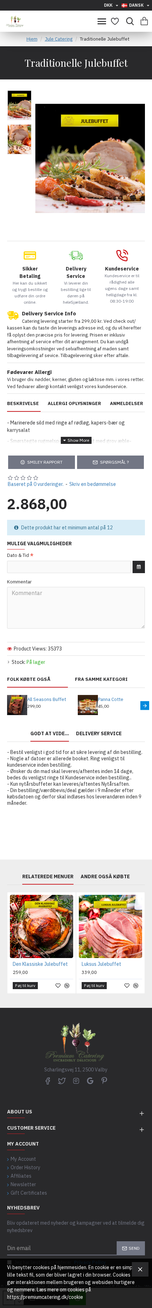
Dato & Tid (18, 555)
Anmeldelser (126, 403)
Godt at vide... (49, 734)
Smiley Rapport (45, 462)
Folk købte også (29, 679)
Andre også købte (105, 877)
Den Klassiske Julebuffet (40, 964)
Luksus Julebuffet (101, 964)
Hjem (32, 39)
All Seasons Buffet (46, 699)
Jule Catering (58, 39)
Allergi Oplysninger (74, 403)
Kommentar (19, 582)
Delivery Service (99, 734)
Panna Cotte (110, 699)
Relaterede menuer (48, 877)
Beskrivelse (23, 403)
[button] (7, 705)
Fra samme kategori (101, 679)
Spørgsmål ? (114, 462)
